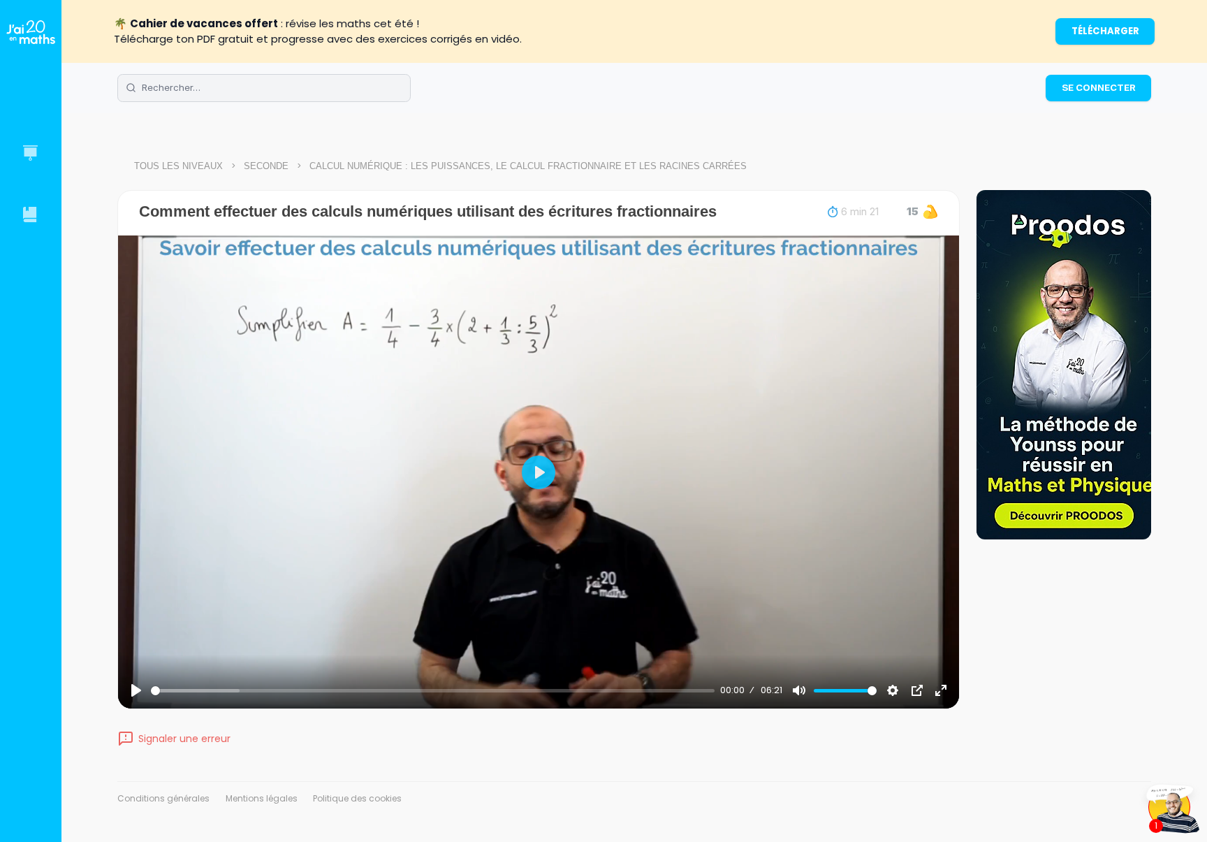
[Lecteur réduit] (917, 690)
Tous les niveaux (178, 166)
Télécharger (1105, 31)
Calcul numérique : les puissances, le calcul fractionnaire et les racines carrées (528, 166)
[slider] (433, 690)
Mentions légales (262, 798)
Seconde (266, 166)
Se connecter (1099, 87)
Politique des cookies (357, 798)
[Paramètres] (893, 690)
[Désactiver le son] (799, 690)
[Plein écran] (941, 690)
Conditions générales (163, 798)
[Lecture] (136, 690)
